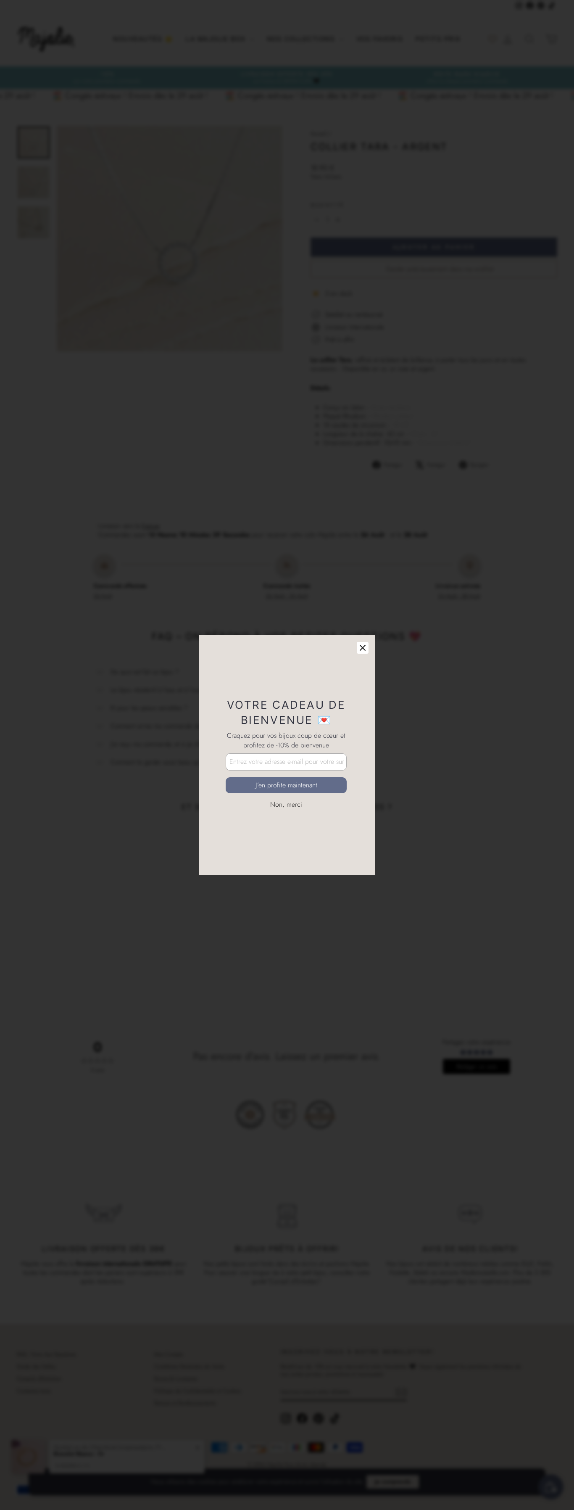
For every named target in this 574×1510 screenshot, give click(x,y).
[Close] (363, 648)
